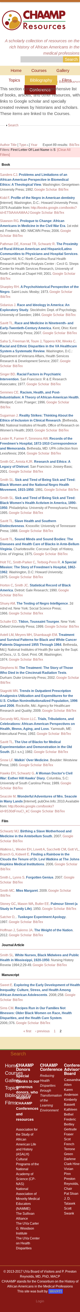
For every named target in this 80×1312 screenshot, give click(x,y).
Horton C (6, 585)
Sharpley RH (9, 287)
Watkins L (7, 849)
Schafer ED (8, 621)
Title (13, 145)
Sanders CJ (8, 174)
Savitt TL (6, 323)
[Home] (33, 20)
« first (27, 1031)
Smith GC (7, 461)
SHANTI (55, 1291)
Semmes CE (9, 392)
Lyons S (18, 877)
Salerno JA (24, 930)
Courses (39, 70)
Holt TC (5, 562)
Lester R (6, 438)
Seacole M (8, 796)
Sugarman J (9, 415)
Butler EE (42, 904)
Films (11, 1102)
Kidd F (4, 198)
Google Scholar (45, 189)
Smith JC (21, 585)
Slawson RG (9, 221)
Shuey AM (7, 603)
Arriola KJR (24, 461)
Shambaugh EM (45, 635)
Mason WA (25, 904)
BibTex (74, 145)
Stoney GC (8, 904)
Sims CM (6, 1008)
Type (22, 145)
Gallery (62, 70)
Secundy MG (9, 719)
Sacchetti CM (56, 849)
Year (34, 145)
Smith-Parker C (24, 562)
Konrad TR (28, 244)
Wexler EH (24, 849)
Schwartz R (46, 244)
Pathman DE (9, 244)
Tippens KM (52, 341)
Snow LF (6, 760)
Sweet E (6, 985)
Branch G (7, 854)
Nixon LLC (28, 719)
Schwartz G (25, 773)
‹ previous (42, 1031)
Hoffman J (7, 930)
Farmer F (20, 438)
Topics (14, 80)
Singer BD (7, 374)
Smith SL (6, 480)
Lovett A (39, 849)
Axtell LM (7, 635)
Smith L (5, 877)
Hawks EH (8, 773)
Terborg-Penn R (48, 562)
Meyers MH (23, 635)
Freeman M (21, 341)
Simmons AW (38, 438)
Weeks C (68, 341)
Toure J (36, 341)
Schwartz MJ (9, 831)
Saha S (5, 341)
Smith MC (7, 890)
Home (16, 70)
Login (40, 1301)
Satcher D (7, 917)
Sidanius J (7, 305)
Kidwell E (22, 854)
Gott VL (73, 849)
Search (13, 125)
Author (5, 145)
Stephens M (8, 668)
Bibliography (41, 80)
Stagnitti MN (9, 691)
